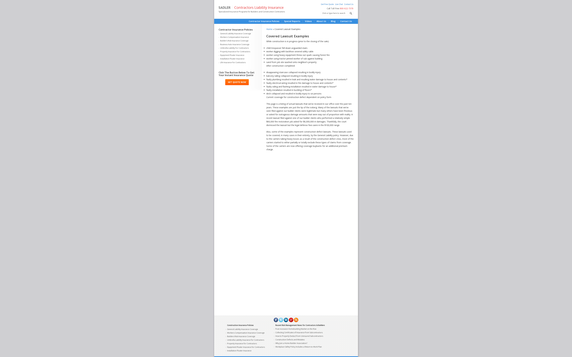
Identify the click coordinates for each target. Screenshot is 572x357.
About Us (321, 21)
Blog (333, 21)
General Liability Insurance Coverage (235, 33)
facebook (275, 320)
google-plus (291, 320)
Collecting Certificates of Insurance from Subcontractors (299, 332)
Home (269, 29)
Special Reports (292, 21)
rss (296, 320)
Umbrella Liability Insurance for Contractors (245, 340)
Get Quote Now (237, 82)
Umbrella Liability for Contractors (234, 48)
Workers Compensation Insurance (234, 37)
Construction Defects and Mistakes (290, 339)
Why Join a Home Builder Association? (291, 343)
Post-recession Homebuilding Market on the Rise (295, 329)
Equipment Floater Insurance (232, 55)
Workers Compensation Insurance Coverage (246, 333)
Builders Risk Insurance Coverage (241, 336)
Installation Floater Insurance (232, 58)
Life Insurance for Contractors (233, 62)
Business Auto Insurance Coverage (234, 44)
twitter (281, 320)
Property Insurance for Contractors (235, 51)
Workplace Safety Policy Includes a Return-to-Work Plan (298, 347)
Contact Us (348, 4)
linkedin (286, 320)
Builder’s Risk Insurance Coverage (234, 40)
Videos (308, 21)
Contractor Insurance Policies (264, 21)
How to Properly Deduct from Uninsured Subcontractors (299, 336)
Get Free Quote (327, 4)
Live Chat (339, 4)
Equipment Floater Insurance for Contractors (246, 347)
